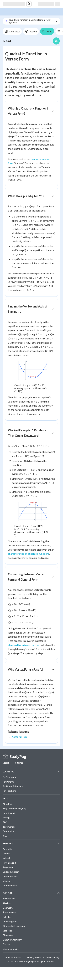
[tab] (12, 31)
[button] (31, 111)
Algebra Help (19, 736)
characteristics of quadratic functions (28, 553)
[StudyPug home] (14, 757)
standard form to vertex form (24, 644)
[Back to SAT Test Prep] (6, 21)
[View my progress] (56, 41)
